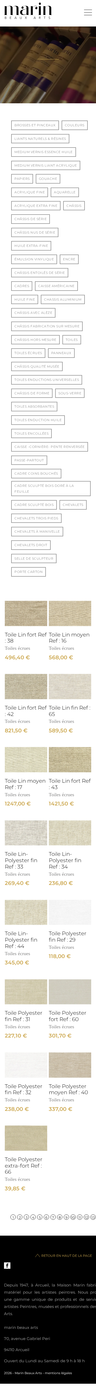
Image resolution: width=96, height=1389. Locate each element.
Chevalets (73, 505)
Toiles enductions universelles (46, 380)
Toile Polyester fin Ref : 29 (67, 937)
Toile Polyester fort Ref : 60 (67, 1016)
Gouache (48, 179)
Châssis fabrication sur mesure (46, 326)
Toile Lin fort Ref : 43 (70, 784)
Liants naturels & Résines (40, 139)
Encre (69, 259)
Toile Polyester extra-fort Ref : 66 (23, 1165)
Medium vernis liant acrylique (45, 165)
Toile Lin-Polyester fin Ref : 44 (21, 940)
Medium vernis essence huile (43, 152)
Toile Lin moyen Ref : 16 (69, 638)
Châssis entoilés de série (39, 273)
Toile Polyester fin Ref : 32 (23, 1089)
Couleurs (75, 125)
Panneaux (61, 353)
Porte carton (28, 572)
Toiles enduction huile (38, 420)
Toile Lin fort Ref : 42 (26, 711)
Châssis (74, 206)
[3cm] (26, 613)
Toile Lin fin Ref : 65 (69, 711)
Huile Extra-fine (31, 246)
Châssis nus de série (34, 232)
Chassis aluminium (63, 299)
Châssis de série (30, 219)
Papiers (22, 179)
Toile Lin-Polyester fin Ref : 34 (65, 860)
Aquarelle (65, 192)
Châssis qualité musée (36, 366)
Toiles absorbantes (34, 406)
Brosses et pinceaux (35, 125)
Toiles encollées (31, 433)
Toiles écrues (28, 353)
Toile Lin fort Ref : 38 (26, 638)
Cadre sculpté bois (34, 505)
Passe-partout (29, 460)
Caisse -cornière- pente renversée (49, 447)
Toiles (72, 340)
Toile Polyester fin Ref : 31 (23, 1016)
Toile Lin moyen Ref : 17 (25, 784)
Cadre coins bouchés (36, 473)
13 (93, 1217)
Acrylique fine (29, 192)
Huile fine (24, 299)
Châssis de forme (31, 393)
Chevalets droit (30, 545)
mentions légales (58, 1373)
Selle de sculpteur (33, 558)
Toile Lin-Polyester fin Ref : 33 (21, 860)
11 (79, 1217)
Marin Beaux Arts (28, 1373)
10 (73, 1217)
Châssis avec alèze (33, 313)
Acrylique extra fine (35, 206)
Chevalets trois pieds (36, 518)
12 (86, 1217)
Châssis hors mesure (35, 340)
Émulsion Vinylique (34, 259)
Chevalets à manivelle (37, 531)
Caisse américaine (56, 286)
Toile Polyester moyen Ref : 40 (68, 1089)
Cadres (21, 286)
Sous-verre (69, 393)
